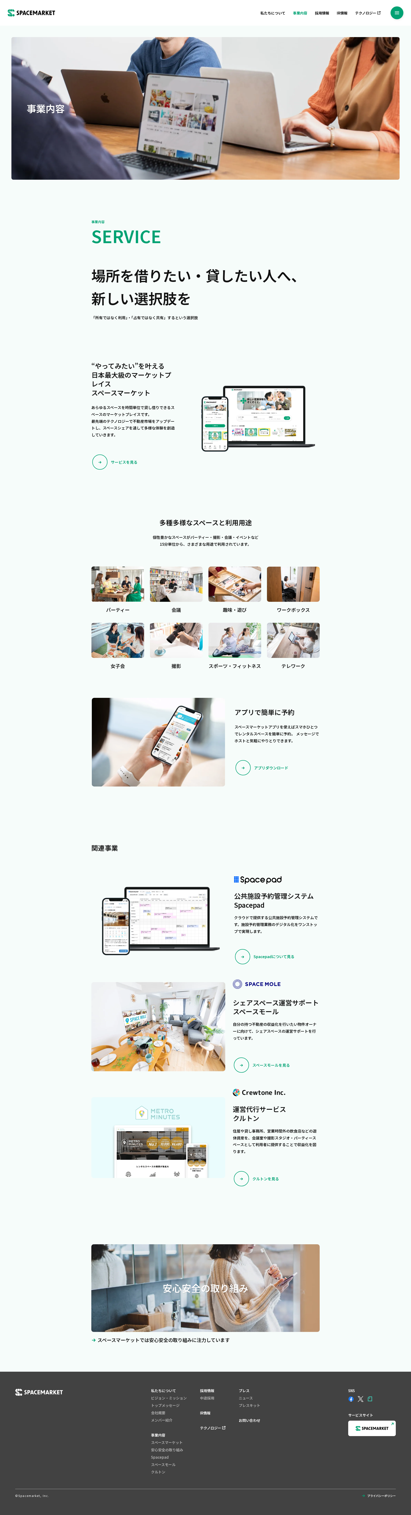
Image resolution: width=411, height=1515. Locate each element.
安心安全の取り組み (167, 1450)
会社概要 (158, 1412)
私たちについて (272, 13)
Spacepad (160, 1457)
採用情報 (322, 13)
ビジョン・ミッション (169, 1398)
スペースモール (163, 1464)
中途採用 (207, 1398)
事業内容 (300, 13)
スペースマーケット (167, 1442)
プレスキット (249, 1405)
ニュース (246, 1398)
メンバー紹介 (161, 1420)
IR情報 (342, 13)
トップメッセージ (165, 1405)
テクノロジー (365, 13)
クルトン (158, 1472)
